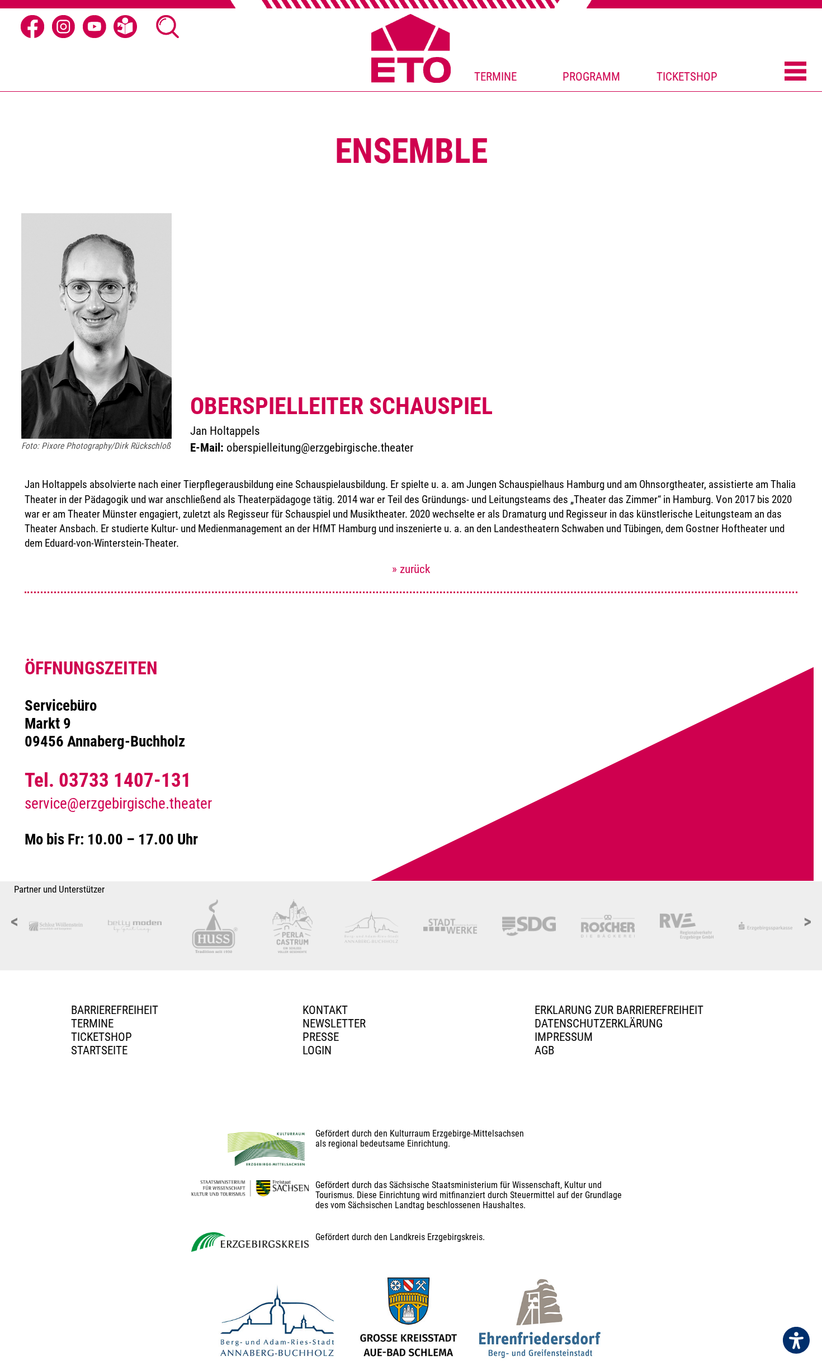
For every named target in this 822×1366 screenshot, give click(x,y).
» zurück (411, 569)
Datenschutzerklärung (599, 1023)
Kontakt (325, 1010)
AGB (544, 1050)
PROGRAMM (591, 76)
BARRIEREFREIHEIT (114, 1010)
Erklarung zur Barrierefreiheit (619, 1010)
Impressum (564, 1037)
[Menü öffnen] (795, 72)
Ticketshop (101, 1037)
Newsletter (334, 1023)
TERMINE (495, 76)
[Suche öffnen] (167, 27)
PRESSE (321, 1037)
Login (317, 1050)
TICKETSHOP (686, 76)
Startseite (99, 1050)
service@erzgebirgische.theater (118, 804)
